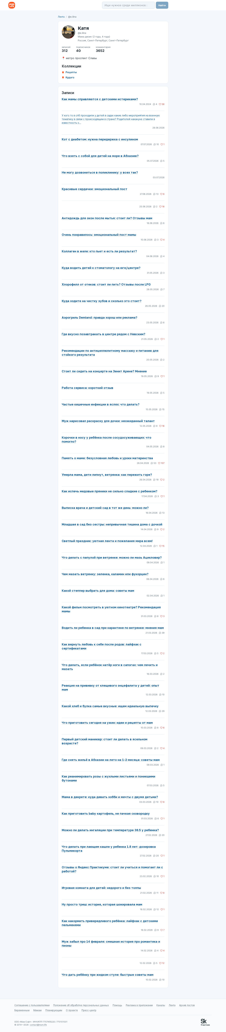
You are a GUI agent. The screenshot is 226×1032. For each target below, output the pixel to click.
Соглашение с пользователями (32, 1005)
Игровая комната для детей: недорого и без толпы (101, 888)
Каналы (160, 1005)
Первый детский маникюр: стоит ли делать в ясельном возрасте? (104, 741)
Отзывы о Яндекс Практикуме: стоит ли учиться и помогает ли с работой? (112, 869)
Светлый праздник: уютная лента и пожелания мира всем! (107, 541)
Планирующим (53, 1010)
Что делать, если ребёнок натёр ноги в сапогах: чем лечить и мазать (110, 667)
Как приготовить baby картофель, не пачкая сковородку (106, 813)
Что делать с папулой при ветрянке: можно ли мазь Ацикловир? (112, 557)
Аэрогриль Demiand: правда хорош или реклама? (99, 317)
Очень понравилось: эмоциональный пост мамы (99, 234)
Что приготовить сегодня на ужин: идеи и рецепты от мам (107, 722)
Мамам (37, 1010)
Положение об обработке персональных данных (81, 1005)
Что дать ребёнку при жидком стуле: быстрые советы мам (107, 974)
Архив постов (187, 1005)
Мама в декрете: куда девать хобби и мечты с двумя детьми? (110, 797)
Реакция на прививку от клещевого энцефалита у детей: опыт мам (110, 687)
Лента (61, 16)
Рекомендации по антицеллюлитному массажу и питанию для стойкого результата (110, 352)
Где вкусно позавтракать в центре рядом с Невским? (103, 334)
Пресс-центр (88, 1010)
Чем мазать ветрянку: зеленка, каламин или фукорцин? (105, 574)
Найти (162, 5)
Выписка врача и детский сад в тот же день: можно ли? (105, 508)
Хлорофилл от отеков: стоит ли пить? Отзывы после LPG (106, 284)
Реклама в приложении (139, 1005)
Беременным (22, 1010)
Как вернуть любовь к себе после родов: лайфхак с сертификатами (101, 646)
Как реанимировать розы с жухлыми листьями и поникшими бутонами (108, 778)
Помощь (117, 1005)
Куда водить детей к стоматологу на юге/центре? (101, 268)
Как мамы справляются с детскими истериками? (100, 99)
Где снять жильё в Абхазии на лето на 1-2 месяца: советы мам (111, 760)
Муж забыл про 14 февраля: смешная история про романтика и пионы (111, 943)
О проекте (72, 1010)
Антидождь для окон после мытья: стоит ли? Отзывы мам (107, 218)
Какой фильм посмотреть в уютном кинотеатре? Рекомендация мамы (111, 609)
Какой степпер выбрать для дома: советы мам (98, 590)
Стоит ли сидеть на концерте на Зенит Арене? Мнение (104, 371)
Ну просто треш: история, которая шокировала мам (102, 904)
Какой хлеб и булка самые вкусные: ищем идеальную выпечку (110, 706)
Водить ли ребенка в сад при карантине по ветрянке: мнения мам (113, 628)
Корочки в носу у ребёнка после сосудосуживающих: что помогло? (106, 439)
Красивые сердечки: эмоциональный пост (94, 189)
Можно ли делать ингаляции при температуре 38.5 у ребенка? (110, 830)
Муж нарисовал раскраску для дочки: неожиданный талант (108, 421)
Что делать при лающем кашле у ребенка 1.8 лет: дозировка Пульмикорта (109, 848)
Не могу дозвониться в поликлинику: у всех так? (100, 172)
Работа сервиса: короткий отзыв (87, 388)
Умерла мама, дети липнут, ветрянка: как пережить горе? (107, 474)
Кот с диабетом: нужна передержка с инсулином (100, 139)
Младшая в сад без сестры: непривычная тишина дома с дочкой (112, 524)
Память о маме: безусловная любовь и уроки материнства (107, 458)
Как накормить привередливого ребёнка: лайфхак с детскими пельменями (110, 923)
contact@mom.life (38, 1024)
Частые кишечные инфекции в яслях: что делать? (100, 404)
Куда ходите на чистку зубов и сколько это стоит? (101, 301)
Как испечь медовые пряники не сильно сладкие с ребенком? (109, 491)
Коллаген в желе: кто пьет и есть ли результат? (99, 251)
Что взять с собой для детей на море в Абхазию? (100, 156)
